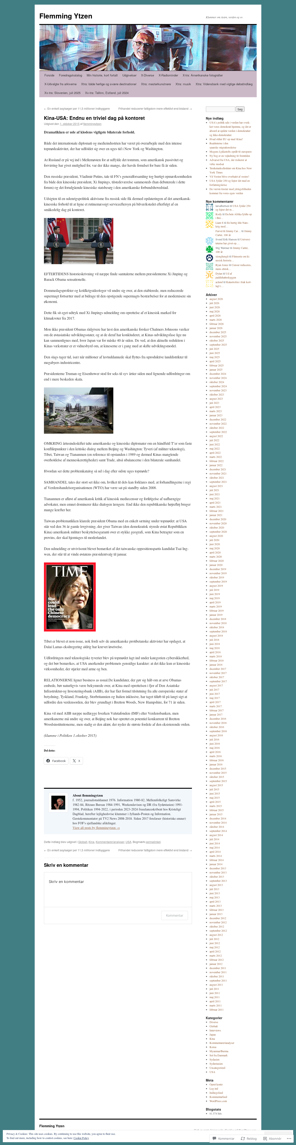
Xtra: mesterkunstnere (156, 84)
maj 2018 (215, 648)
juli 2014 (214, 839)
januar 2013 (216, 914)
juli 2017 (214, 689)
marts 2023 (216, 411)
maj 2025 (215, 357)
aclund (219, 282)
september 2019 (218, 581)
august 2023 (216, 398)
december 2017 (218, 669)
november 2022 (218, 423)
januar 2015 (216, 814)
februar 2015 (217, 810)
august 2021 (216, 486)
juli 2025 (214, 348)
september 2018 (218, 631)
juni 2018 (215, 644)
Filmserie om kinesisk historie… (233, 258)
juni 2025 (215, 353)
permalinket (153, 842)
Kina (91, 842)
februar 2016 (217, 760)
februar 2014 (217, 860)
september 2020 (218, 531)
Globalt (82, 842)
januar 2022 (216, 465)
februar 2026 (217, 324)
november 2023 (218, 390)
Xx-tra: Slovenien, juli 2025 (62, 93)
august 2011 (216, 984)
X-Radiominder (168, 75)
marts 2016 (216, 756)
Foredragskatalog (70, 75)
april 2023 (215, 407)
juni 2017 (215, 693)
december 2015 (218, 768)
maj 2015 (215, 797)
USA (128, 842)
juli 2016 (214, 739)
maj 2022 (215, 448)
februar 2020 (217, 560)
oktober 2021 (217, 477)
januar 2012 (216, 964)
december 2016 (218, 718)
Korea (213, 1047)
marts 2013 (216, 905)
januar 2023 (216, 415)
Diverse (214, 1022)
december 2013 (218, 868)
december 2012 (218, 918)
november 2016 (218, 723)
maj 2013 (215, 897)
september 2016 (218, 731)
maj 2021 (215, 498)
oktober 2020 (217, 527)
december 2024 (218, 373)
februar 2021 (217, 511)
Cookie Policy (81, 1138)
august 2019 (216, 585)
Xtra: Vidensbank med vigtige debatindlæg (224, 84)
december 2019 (218, 569)
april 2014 (215, 851)
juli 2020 (214, 540)
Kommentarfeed (218, 1097)
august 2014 (216, 835)
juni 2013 (215, 893)
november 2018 (218, 623)
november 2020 (218, 523)
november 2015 (218, 772)
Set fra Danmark (219, 1055)
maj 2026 (215, 311)
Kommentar (174, 915)
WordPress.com (218, 1101)
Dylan (219, 273)
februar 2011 (217, 1009)
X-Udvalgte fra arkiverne (60, 84)
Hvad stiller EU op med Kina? (226, 139)
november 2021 (218, 473)
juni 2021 (215, 494)
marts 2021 (216, 506)
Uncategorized (217, 1067)
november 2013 (218, 872)
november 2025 (218, 336)
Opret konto (216, 1084)
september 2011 (218, 980)
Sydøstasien (216, 1063)
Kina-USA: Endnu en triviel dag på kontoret (94, 117)
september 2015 (218, 781)
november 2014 (218, 822)
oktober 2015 (217, 777)
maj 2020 (215, 548)
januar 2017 (216, 714)
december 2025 (218, 332)
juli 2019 (214, 590)
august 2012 (216, 935)
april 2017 (215, 702)
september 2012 (218, 930)
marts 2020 (216, 556)
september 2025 (218, 344)
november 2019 (218, 573)
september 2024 (218, 386)
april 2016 (215, 752)
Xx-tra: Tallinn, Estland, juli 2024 (107, 93)
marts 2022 (216, 457)
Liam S (219, 222)
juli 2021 (214, 490)
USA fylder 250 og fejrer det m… (233, 207)
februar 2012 (217, 959)
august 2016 (216, 735)
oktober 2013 (217, 876)
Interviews (215, 1030)
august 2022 (216, 436)
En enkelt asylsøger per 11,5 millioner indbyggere (77, 108)
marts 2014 (216, 856)
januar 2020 (216, 565)
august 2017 (216, 685)
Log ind (214, 1088)
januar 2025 (216, 369)
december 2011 (218, 968)
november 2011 (218, 972)
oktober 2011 (217, 976)
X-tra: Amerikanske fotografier (203, 75)
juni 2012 (215, 943)
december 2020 (218, 519)
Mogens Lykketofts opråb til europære (231, 151)
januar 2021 (216, 515)
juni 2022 (215, 444)
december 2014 (218, 818)
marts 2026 (216, 319)
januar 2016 (216, 764)
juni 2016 (215, 743)
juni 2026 (215, 307)
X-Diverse (147, 75)
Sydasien (214, 1059)
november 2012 (218, 922)
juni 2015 (215, 793)
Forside (49, 75)
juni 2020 (215, 544)
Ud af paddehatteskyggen (226, 275)
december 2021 (218, 469)
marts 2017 (216, 706)
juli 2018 (214, 639)
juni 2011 (215, 993)
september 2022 (218, 432)
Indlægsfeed (216, 1092)
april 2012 (215, 951)
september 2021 (218, 481)
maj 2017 (215, 698)
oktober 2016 (217, 727)
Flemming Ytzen (65, 16)
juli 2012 (214, 939)
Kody (219, 214)
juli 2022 (214, 440)
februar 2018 (217, 660)
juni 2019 (215, 594)
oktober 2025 (217, 340)
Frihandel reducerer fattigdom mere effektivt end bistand (155, 108)
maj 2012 (215, 947)
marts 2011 (216, 1005)
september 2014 (218, 831)
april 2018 (215, 652)
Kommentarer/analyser (110, 842)
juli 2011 (214, 989)
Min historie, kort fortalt (102, 75)
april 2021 (215, 502)
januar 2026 (216, 328)
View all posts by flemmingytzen (96, 827)
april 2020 (215, 552)
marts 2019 (216, 606)
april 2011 (215, 1001)
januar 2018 (216, 664)
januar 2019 (216, 614)
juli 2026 (214, 303)
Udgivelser (129, 75)
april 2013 (215, 901)
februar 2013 (217, 910)
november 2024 (218, 378)
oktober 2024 (217, 382)
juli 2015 (214, 789)
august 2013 (216, 885)
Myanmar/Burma (219, 1051)
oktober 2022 (217, 427)
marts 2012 (216, 955)
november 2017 (218, 673)
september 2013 (218, 880)
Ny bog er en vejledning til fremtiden (230, 155)
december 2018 (218, 619)
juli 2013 (214, 889)
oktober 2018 (217, 627)
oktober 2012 (217, 926)
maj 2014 (215, 847)
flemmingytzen (92, 124)
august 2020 (216, 536)
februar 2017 (217, 710)
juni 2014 (215, 843)
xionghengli (222, 256)
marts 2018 (216, 656)
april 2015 (215, 802)
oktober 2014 (217, 826)
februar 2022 (217, 461)
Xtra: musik (183, 84)
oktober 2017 (217, 677)
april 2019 (215, 602)
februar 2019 (217, 610)
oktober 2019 (217, 577)
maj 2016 (215, 747)
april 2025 (215, 361)
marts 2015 (216, 806)
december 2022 (218, 419)
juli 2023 (214, 403)
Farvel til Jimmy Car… (228, 231)
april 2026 (215, 315)
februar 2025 (217, 365)
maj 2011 (215, 997)
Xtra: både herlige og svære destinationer (108, 84)
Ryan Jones (222, 265)
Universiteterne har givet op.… (233, 241)
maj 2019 (215, 598)
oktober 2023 (217, 394)
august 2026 (216, 299)
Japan (213, 1034)
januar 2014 (216, 864)
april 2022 (215, 452)
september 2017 (218, 681)
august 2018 (216, 635)
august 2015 (216, 785)
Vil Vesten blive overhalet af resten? (229, 176)
